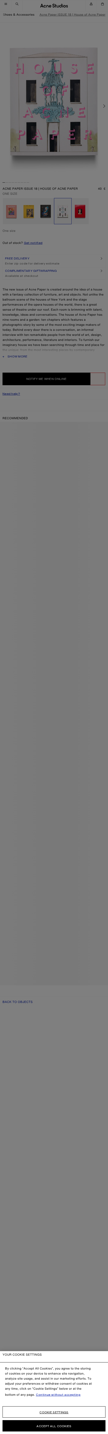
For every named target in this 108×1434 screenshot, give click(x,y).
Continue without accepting (58, 1395)
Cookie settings (54, 1412)
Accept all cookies (53, 1426)
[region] (54, 1392)
